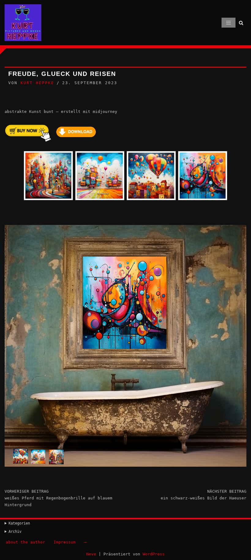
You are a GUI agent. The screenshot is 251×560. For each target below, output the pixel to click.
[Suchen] (241, 23)
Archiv (15, 531)
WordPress (154, 554)
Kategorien (19, 523)
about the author (25, 542)
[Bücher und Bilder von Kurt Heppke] (23, 22)
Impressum (65, 542)
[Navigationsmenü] (228, 22)
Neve (91, 554)
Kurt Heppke (37, 82)
